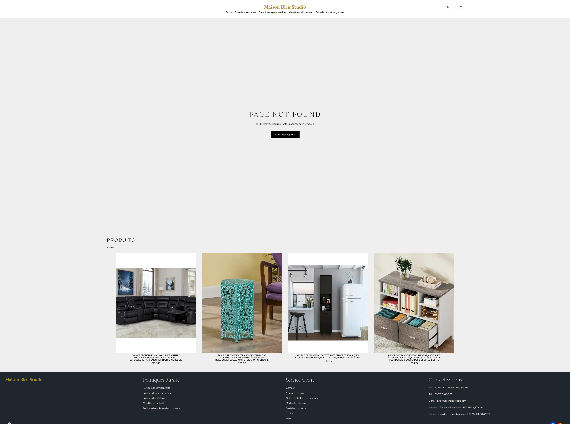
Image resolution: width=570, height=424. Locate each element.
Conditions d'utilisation (154, 403)
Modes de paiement (296, 403)
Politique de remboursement (157, 392)
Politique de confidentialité (156, 387)
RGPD (289, 418)
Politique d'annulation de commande (161, 408)
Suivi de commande (296, 408)
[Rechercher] (448, 7)
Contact (290, 387)
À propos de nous (295, 392)
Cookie (289, 413)
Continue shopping (285, 134)
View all (110, 247)
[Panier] (461, 7)
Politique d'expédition (154, 398)
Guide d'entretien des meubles (302, 398)
